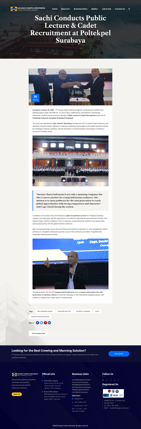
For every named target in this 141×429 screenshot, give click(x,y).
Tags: (31, 311)
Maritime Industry (64, 311)
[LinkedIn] (49, 322)
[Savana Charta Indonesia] (28, 9)
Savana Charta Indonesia (40, 316)
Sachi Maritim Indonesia (80, 392)
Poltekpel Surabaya (83, 311)
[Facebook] (37, 322)
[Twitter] (41, 322)
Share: (31, 323)
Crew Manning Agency (45, 311)
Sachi (97, 311)
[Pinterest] (45, 322)
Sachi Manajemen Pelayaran (81, 387)
